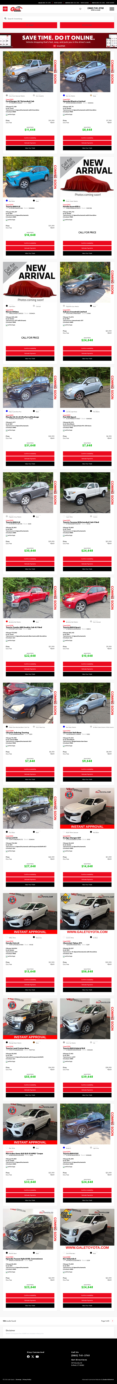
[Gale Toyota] (16, 9)
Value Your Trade (30, 148)
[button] (55, 71)
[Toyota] (5, 9)
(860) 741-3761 (96, 8)
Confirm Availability (30, 138)
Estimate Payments (30, 143)
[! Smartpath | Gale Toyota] (58, 40)
